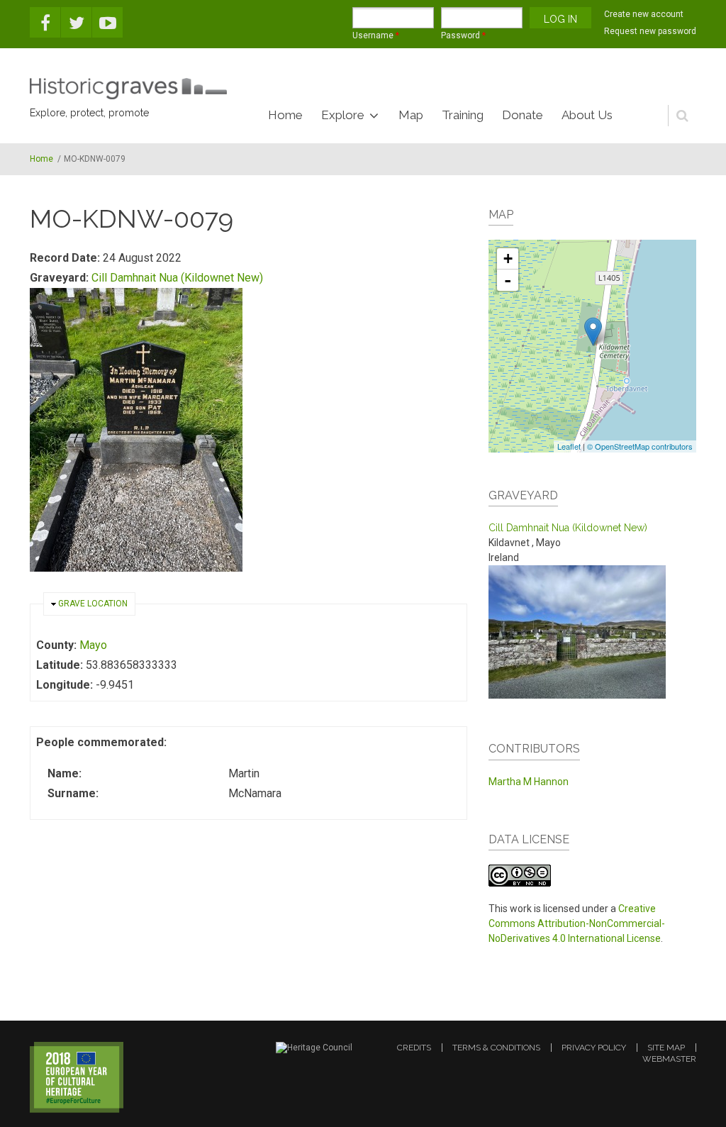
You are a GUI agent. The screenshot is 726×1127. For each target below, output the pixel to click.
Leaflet (569, 446)
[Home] (128, 88)
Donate (522, 115)
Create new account (643, 14)
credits (414, 1047)
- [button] (508, 280)
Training (463, 115)
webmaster (669, 1059)
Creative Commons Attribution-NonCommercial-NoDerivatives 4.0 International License (576, 923)
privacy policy (594, 1047)
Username (375, 35)
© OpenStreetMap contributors (640, 446)
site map (666, 1047)
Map (410, 115)
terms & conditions (496, 1047)
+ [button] (508, 258)
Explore (342, 115)
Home (285, 115)
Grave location (93, 604)
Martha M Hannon (528, 781)
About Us (587, 115)
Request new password (650, 31)
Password (463, 35)
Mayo (93, 645)
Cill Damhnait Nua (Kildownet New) (177, 277)
